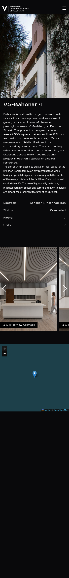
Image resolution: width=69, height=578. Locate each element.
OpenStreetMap (61, 409)
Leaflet (47, 409)
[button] (34, 374)
